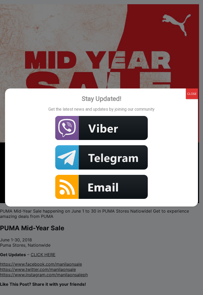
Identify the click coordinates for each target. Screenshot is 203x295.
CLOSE (192, 94)
